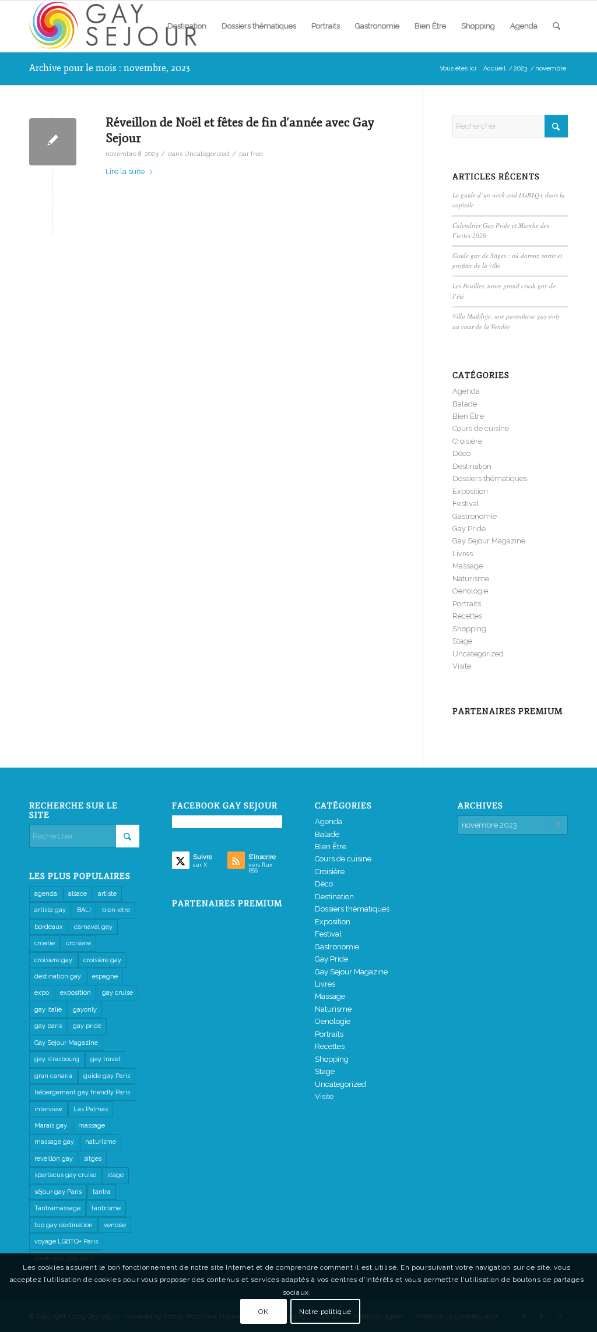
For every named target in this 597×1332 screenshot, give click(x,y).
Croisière (467, 441)
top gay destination (63, 1225)
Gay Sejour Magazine (488, 540)
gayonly (85, 1009)
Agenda (466, 391)
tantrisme (106, 1208)
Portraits (466, 603)
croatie (44, 943)
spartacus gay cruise (65, 1175)
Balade (464, 404)
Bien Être (468, 416)
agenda (45, 894)
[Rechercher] (556, 26)
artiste (107, 894)
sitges (92, 1159)
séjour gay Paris (58, 1192)
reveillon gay (53, 1159)
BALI (84, 910)
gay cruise (117, 993)
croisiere (78, 943)
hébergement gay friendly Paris (82, 1092)
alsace (77, 894)
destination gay (57, 976)
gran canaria (53, 1076)
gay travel (105, 1059)
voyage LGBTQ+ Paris (66, 1241)
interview (48, 1109)
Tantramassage (57, 1208)
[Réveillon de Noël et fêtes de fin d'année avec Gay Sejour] (52, 141)
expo (41, 993)
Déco (461, 453)
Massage (467, 565)
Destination (471, 466)
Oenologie (470, 590)
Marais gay (50, 1125)
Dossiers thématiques (489, 478)
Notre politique (325, 1312)
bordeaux (48, 927)
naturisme (100, 1142)
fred (257, 153)
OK (263, 1312)
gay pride (87, 1026)
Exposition (470, 491)
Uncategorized (206, 153)
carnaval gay (93, 927)
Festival (465, 503)
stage (115, 1175)
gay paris (48, 1026)
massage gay (54, 1142)
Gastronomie (474, 516)
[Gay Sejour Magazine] (116, 26)
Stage (462, 641)
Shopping (469, 628)
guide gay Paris (106, 1076)
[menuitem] (187, 26)
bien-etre (116, 910)
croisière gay (102, 960)
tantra (102, 1192)
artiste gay (50, 910)
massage (91, 1125)
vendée (115, 1225)
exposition (75, 993)
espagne (105, 976)
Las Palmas (90, 1109)
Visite (461, 666)
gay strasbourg (56, 1059)
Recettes (467, 616)
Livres (462, 553)
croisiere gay (53, 960)
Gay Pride (469, 528)
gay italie (48, 1009)
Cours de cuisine (480, 428)
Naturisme (470, 578)
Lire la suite (125, 171)
